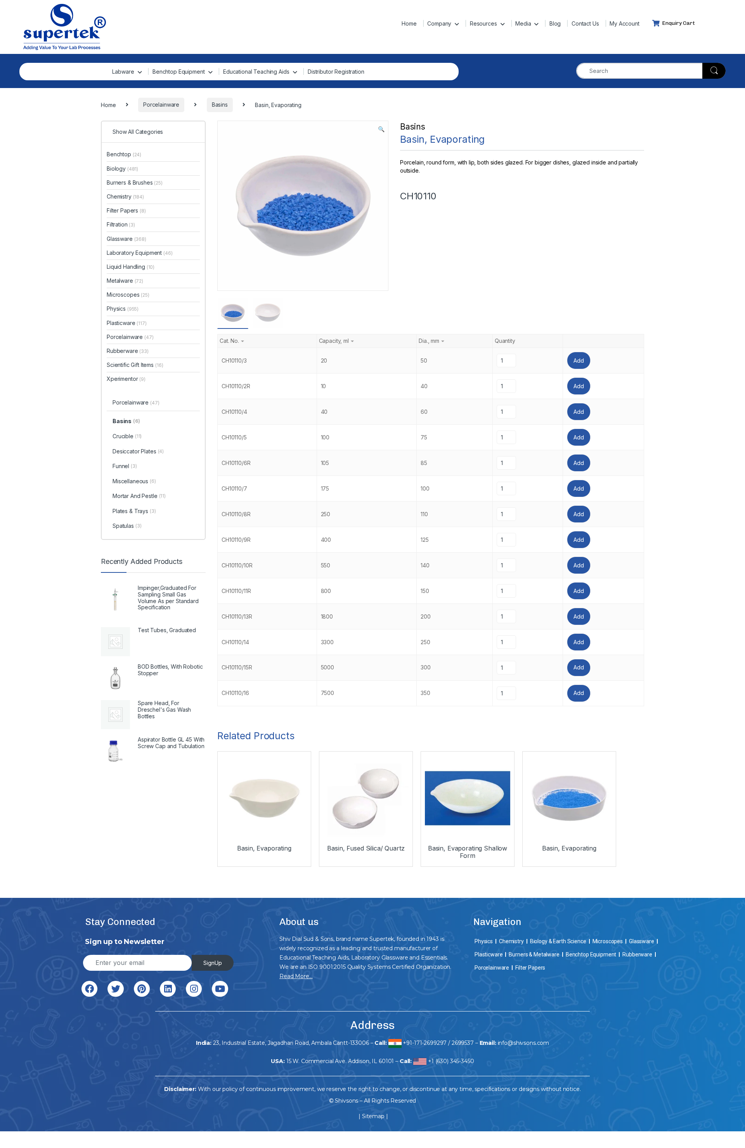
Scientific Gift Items (135, 364)
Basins (412, 126)
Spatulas (127, 525)
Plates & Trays (134, 511)
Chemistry (125, 196)
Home (409, 23)
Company (439, 23)
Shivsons (346, 1100)
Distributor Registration (336, 71)
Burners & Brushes (135, 182)
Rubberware (128, 351)
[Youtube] (220, 989)
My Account (624, 23)
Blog (555, 23)
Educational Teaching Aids (256, 71)
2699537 (463, 1042)
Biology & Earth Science (558, 941)
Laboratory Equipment (140, 252)
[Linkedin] (168, 989)
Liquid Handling (130, 266)
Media (523, 23)
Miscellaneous (134, 481)
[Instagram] (194, 989)
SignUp (212, 963)
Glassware (126, 238)
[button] (381, 129)
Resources (483, 23)
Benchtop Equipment (178, 71)
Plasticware (127, 323)
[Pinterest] (142, 989)
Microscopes (128, 294)
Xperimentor (126, 378)
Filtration (121, 224)
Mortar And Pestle (139, 496)
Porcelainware (130, 337)
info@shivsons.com (523, 1042)
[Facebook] (89, 989)
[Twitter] (115, 989)
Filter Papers (126, 210)
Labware (123, 71)
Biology (122, 168)
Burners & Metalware (534, 954)
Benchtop (124, 154)
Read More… (296, 976)
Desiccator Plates (138, 451)
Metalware (125, 280)
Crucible (127, 436)
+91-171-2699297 (425, 1042)
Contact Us (585, 23)
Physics (123, 308)
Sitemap (373, 1116)
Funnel (125, 466)
